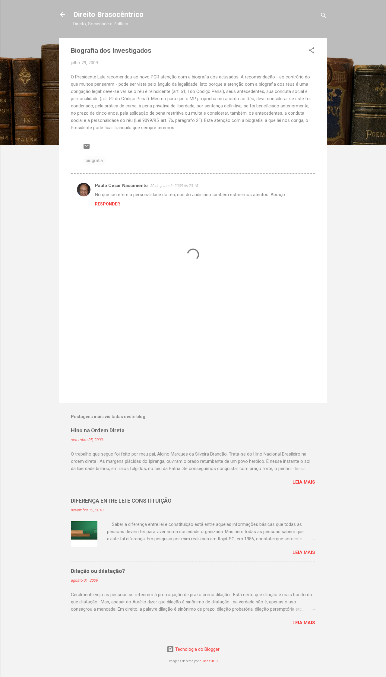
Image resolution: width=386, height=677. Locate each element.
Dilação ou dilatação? (98, 571)
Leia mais (304, 482)
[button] (311, 51)
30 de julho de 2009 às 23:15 (174, 185)
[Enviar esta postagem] (86, 148)
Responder (107, 204)
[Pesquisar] (323, 16)
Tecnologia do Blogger (197, 649)
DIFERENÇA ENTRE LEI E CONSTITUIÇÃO (121, 500)
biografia (94, 160)
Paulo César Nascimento (121, 185)
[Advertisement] (193, 346)
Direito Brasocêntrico (108, 14)
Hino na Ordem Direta (98, 430)
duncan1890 (208, 661)
